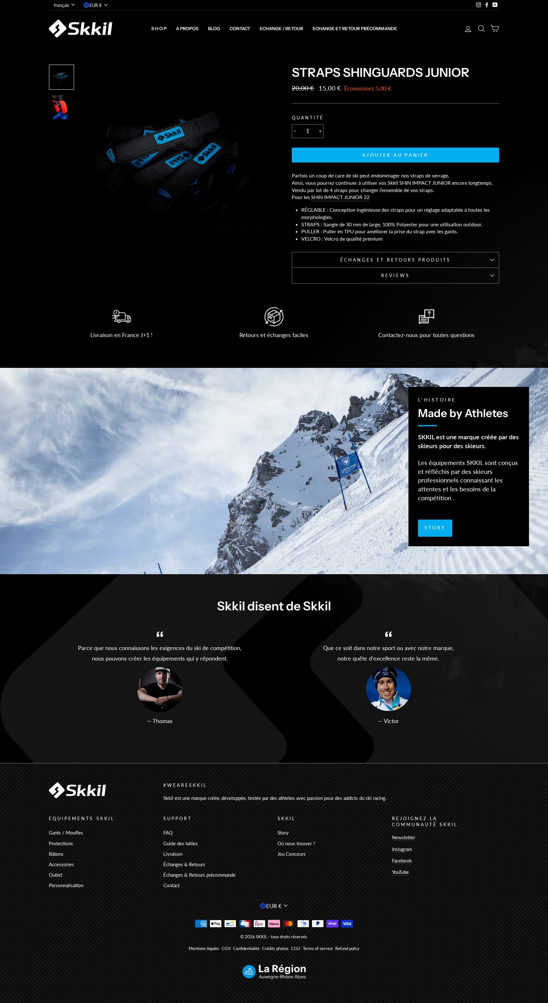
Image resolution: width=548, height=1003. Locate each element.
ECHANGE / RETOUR (281, 28)
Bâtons (56, 854)
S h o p (158, 28)
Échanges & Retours (184, 864)
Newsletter (403, 837)
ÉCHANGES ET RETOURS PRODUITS (395, 259)
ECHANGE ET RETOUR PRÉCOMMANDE (355, 28)
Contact (240, 28)
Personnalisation (66, 885)
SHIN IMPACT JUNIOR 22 (340, 197)
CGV (226, 948)
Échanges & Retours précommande (199, 875)
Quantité (308, 117)
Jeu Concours (291, 854)
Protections (61, 843)
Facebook (402, 860)
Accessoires (61, 864)
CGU (295, 948)
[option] (175, 160)
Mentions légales (204, 948)
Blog (214, 28)
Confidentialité (246, 948)
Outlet (55, 875)
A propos (187, 28)
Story (435, 527)
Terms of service (318, 948)
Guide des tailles (180, 843)
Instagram (402, 849)
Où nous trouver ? (296, 843)
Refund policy (347, 948)
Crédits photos (275, 948)
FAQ (168, 832)
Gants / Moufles (66, 832)
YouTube (400, 872)
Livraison (172, 854)
